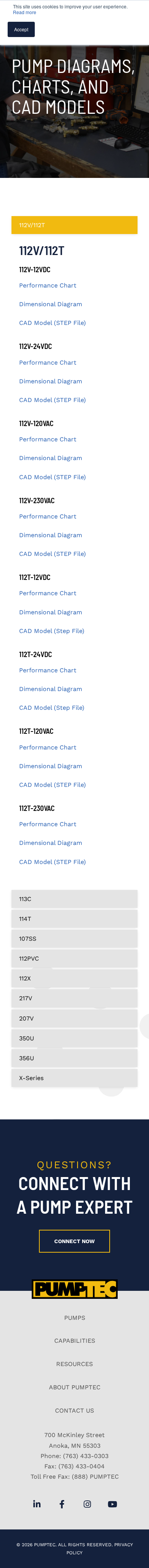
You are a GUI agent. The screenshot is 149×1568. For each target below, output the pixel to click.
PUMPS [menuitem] (74, 1317)
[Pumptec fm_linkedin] (36, 1504)
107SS (27, 938)
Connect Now (74, 1241)
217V (25, 998)
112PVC (29, 958)
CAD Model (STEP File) (52, 322)
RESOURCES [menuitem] (74, 1364)
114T (25, 918)
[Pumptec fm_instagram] (87, 1504)
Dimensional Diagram (50, 304)
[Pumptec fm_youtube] (112, 1504)
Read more (24, 12)
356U (26, 1058)
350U (26, 1038)
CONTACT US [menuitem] (74, 1410)
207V (26, 1018)
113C (25, 899)
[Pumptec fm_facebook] (61, 1504)
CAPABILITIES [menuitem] (74, 1340)
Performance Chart (47, 285)
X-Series (31, 1078)
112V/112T (32, 225)
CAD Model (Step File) (51, 631)
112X (25, 978)
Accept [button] (21, 29)
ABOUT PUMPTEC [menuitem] (74, 1387)
